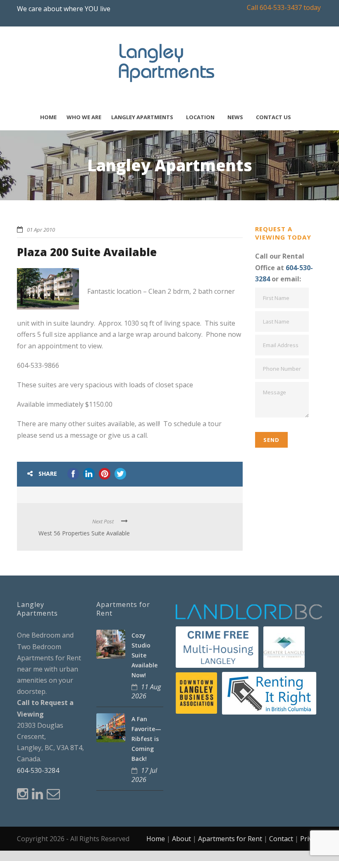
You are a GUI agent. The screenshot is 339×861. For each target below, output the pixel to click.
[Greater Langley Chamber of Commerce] (284, 646)
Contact (281, 838)
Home (48, 117)
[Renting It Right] (269, 692)
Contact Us (273, 117)
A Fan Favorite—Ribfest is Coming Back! (146, 738)
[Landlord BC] (249, 611)
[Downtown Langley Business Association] (196, 692)
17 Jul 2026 (144, 775)
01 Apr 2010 (41, 229)
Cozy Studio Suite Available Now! (144, 655)
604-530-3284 (38, 770)
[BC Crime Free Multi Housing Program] (217, 646)
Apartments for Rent (230, 838)
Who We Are (84, 117)
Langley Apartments (142, 117)
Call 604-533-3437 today (284, 7)
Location (200, 117)
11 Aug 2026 (146, 691)
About (181, 838)
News (235, 117)
